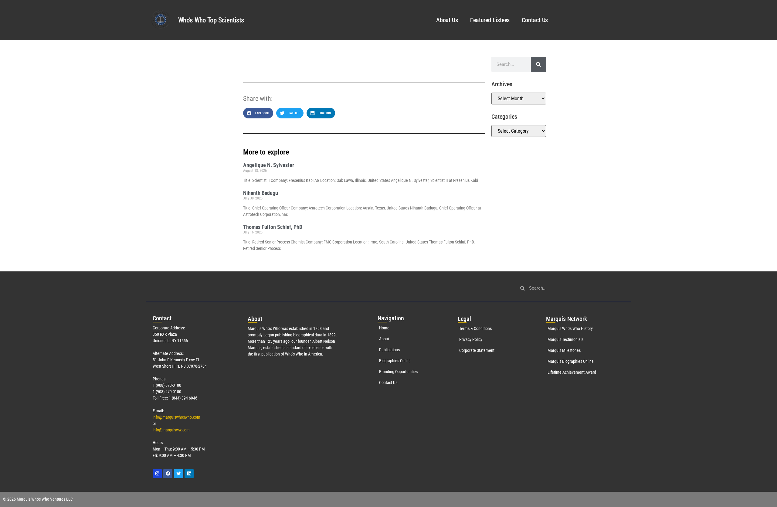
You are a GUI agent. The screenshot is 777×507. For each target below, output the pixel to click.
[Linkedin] (189, 473)
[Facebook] (167, 473)
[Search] (538, 64)
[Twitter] (178, 473)
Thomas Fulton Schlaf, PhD (272, 227)
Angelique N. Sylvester (268, 165)
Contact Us (535, 20)
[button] (258, 113)
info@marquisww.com (171, 429)
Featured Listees (490, 20)
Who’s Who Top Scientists (211, 20)
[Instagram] (157, 473)
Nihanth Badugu (260, 193)
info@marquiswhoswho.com (176, 417)
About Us (447, 20)
